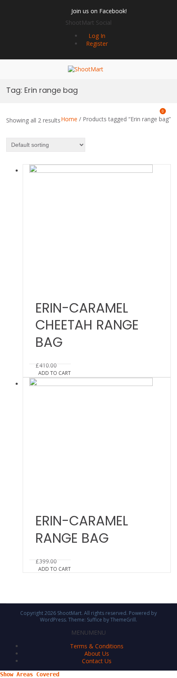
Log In (96, 36)
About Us (96, 653)
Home (69, 119)
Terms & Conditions (96, 646)
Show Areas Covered (29, 674)
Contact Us (97, 661)
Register (97, 43)
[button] (88, 22)
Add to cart (54, 373)
